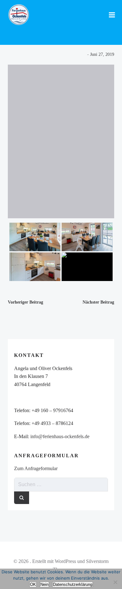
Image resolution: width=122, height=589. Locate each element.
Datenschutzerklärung (72, 584)
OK (33, 584)
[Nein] (115, 581)
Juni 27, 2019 (102, 54)
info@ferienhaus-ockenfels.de (59, 436)
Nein (44, 584)
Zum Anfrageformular (36, 468)
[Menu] (112, 15)
